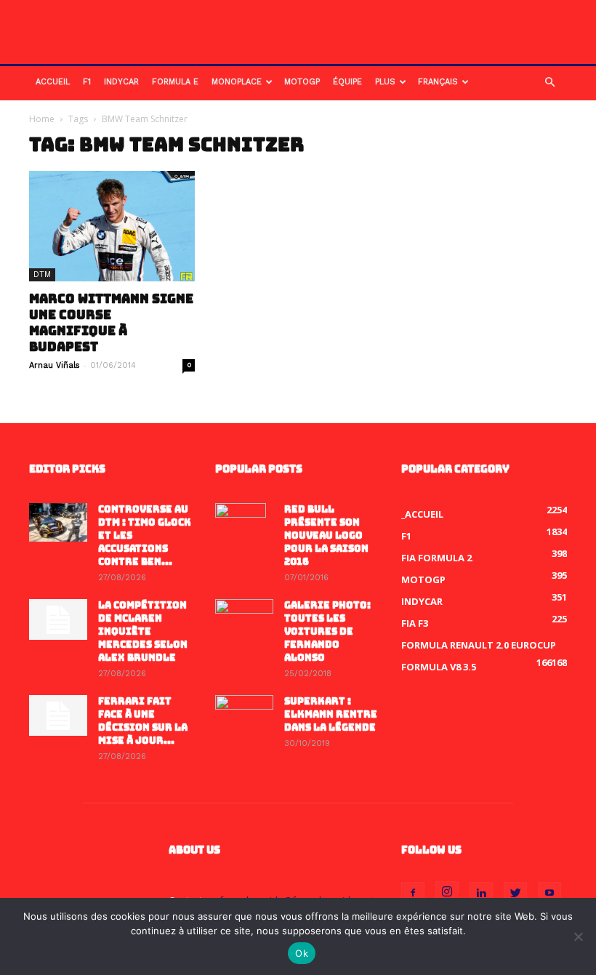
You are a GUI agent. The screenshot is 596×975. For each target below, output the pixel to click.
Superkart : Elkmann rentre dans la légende (330, 714)
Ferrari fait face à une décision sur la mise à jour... (143, 721)
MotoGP (302, 82)
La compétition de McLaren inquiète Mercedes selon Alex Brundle (143, 631)
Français (438, 82)
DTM (42, 274)
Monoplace (237, 82)
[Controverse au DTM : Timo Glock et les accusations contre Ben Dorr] (58, 522)
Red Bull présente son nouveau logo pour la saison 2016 (326, 535)
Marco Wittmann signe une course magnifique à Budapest (111, 323)
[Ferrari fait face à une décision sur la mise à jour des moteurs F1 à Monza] (58, 715)
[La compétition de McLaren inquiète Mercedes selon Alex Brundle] (58, 619)
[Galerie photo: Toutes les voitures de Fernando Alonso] (244, 619)
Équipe (347, 82)
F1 (87, 82)
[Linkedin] (481, 893)
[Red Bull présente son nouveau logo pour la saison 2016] (244, 528)
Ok (301, 953)
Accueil (53, 82)
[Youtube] (549, 893)
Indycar (121, 82)
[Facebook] (412, 893)
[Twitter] (515, 893)
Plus (385, 82)
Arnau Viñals (54, 365)
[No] (578, 936)
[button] (549, 82)
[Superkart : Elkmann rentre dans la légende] (244, 715)
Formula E (175, 82)
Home (42, 119)
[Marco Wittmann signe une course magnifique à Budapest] (112, 226)
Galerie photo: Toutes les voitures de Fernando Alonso (327, 631)
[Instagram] (447, 892)
